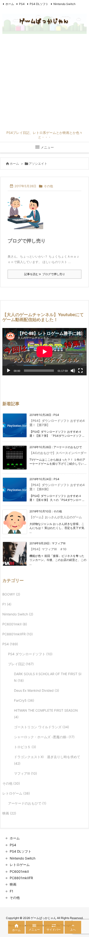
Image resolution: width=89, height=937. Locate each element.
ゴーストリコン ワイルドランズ (41, 727)
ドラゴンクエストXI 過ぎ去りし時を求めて (47, 760)
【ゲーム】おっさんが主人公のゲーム (55, 517)
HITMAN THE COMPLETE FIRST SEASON (46, 713)
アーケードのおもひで (27, 803)
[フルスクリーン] (80, 370)
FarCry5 (24, 700)
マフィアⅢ (25, 773)
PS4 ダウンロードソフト (30, 654)
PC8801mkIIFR (17, 634)
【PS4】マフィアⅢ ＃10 (47, 549)
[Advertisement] (44, 83)
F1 (6, 604)
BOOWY (11, 594)
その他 (48, 186)
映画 (9, 813)
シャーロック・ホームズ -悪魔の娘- (44, 737)
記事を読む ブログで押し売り (44, 274)
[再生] (8, 370)
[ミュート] (72, 370)
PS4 (22, 4)
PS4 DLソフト (39, 4)
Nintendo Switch (64, 4)
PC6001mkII (14, 624)
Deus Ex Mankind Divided (36, 690)
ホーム (9, 4)
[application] (44, 351)
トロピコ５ (25, 747)
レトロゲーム (16, 793)
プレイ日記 (21, 664)
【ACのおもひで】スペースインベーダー (58, 453)
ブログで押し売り (27, 241)
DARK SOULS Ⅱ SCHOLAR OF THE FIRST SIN (47, 677)
